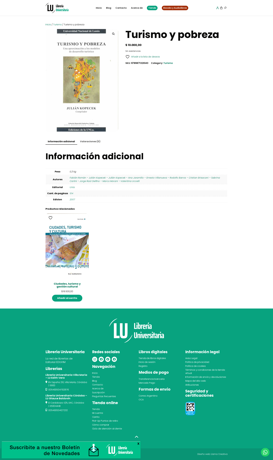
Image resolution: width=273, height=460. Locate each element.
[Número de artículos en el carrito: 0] (221, 8)
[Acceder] (217, 8)
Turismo (57, 24)
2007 (72, 199)
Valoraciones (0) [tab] (90, 141)
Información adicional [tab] (61, 141)
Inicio (48, 24)
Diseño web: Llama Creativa (212, 454)
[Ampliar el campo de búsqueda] (225, 8)
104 (71, 193)
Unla (72, 187)
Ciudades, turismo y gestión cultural (67, 285)
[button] (113, 33)
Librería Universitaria (65, 351)
